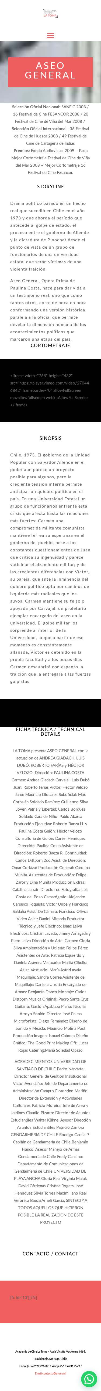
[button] (89, 1379)
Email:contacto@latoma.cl (50, 1373)
